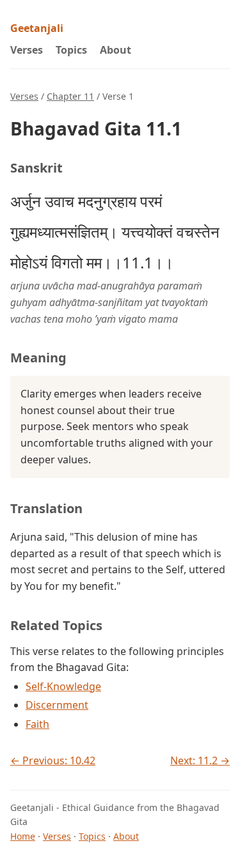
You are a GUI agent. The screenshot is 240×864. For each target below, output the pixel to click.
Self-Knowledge (63, 686)
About (115, 50)
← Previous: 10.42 (52, 760)
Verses (26, 50)
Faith (37, 724)
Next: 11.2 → (200, 760)
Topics (71, 50)
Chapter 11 (70, 96)
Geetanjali (36, 28)
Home (22, 836)
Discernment (57, 705)
